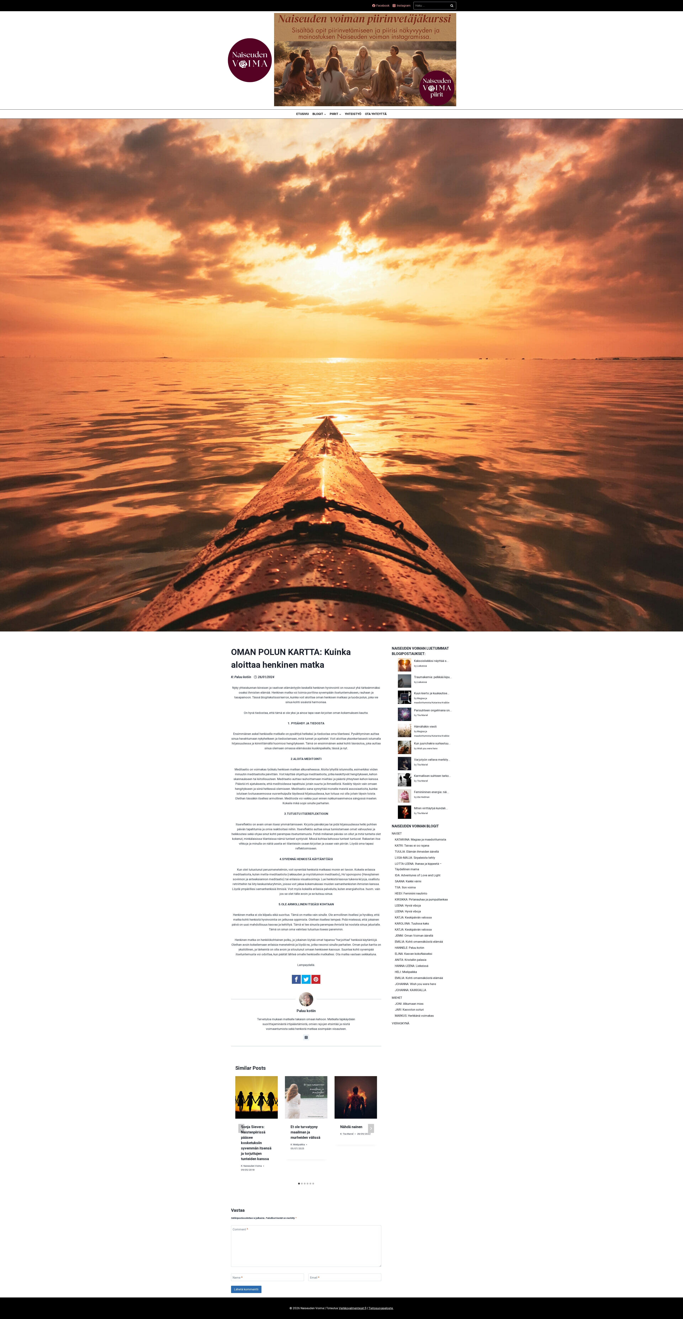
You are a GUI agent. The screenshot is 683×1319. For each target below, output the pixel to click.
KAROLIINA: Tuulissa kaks (412, 923)
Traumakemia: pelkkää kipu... (433, 677)
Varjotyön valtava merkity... (432, 759)
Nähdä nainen (351, 1127)
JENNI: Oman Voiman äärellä (414, 935)
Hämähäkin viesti (425, 726)
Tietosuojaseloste (381, 1308)
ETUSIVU (302, 114)
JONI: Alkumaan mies (409, 1003)
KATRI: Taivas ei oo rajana (412, 845)
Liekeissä (422, 665)
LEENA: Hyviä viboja (408, 905)
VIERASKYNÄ (400, 1023)
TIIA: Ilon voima (405, 887)
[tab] (299, 1183)
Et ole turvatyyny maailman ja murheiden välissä (305, 1132)
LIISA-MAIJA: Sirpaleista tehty (415, 857)
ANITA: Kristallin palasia (410, 960)
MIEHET (397, 997)
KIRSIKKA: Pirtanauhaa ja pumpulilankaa (421, 899)
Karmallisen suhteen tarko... (432, 776)
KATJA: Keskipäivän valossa (413, 917)
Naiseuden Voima (252, 1166)
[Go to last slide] (241, 1128)
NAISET (397, 833)
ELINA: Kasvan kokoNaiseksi (413, 953)
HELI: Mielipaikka (406, 972)
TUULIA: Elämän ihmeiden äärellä (417, 851)
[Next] (371, 1128)
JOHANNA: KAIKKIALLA (410, 990)
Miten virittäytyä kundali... (431, 808)
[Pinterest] (315, 979)
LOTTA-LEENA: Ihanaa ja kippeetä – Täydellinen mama (418, 866)
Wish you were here (427, 748)
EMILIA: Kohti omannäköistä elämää (419, 941)
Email (314, 1277)
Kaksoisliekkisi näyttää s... (431, 661)
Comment (240, 1229)
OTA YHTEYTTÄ (376, 114)
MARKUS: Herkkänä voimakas (414, 1015)
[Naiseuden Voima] (250, 60)
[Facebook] (296, 979)
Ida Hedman (423, 797)
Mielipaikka (299, 1144)
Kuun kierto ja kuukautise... (431, 693)
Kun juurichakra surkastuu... (432, 743)
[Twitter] (306, 979)
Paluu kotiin (242, 677)
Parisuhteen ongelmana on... (433, 710)
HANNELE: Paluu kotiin (409, 947)
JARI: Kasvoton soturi (409, 1009)
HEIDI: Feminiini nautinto (411, 893)
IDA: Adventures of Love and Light (417, 875)
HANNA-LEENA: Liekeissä (411, 966)
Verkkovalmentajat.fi (352, 1308)
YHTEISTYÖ (353, 114)
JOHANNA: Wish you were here (415, 984)
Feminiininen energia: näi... (431, 792)
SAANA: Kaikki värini (408, 881)
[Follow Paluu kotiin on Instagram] (306, 1037)
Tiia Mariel (348, 1134)
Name (238, 1277)
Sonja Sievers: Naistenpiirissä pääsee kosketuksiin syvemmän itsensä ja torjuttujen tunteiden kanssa (256, 1143)
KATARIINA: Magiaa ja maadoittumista (420, 839)
